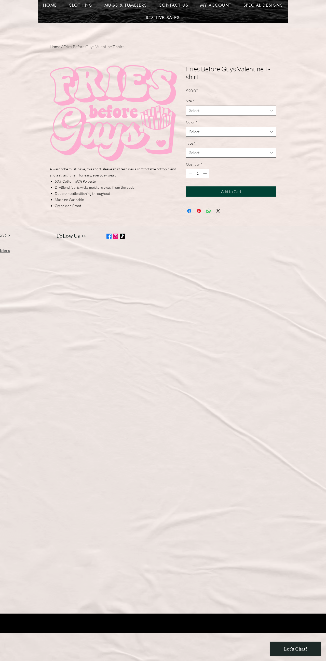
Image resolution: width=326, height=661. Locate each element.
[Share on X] (218, 211)
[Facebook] (109, 236)
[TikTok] (122, 236)
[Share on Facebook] (189, 211)
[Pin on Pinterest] (199, 211)
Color (191, 122)
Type (191, 143)
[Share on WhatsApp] (209, 211)
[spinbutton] (197, 173)
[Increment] (205, 173)
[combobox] (231, 111)
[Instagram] (115, 236)
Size (190, 101)
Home (55, 46)
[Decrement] (190, 173)
